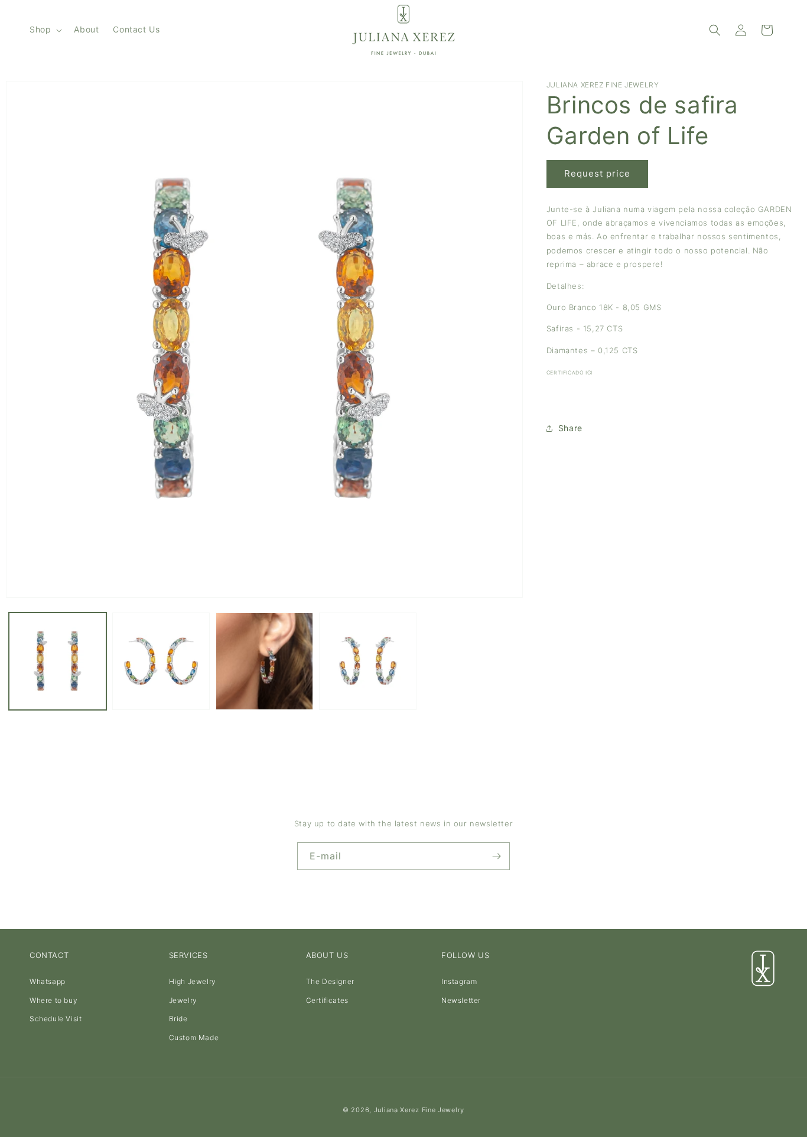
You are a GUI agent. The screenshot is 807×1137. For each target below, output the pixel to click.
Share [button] (570, 428)
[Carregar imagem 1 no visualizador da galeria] (57, 661)
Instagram (459, 981)
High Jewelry (192, 981)
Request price (597, 173)
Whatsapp (48, 981)
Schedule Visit (56, 1018)
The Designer (330, 981)
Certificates (327, 1000)
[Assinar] (496, 856)
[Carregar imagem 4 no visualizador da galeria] (367, 661)
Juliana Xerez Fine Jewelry (419, 1110)
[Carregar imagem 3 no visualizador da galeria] (264, 661)
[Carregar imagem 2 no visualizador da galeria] (161, 661)
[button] (44, 29)
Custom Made (194, 1037)
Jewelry (183, 1000)
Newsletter (461, 1000)
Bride (178, 1018)
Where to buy (53, 1000)
